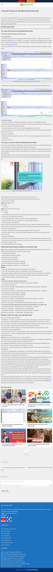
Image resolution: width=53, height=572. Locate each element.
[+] (21, 485)
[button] (2, 4)
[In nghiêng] (4, 486)
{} (19, 485)
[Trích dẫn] (14, 486)
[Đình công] (8, 486)
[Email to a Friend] (7, 462)
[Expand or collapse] (50, 27)
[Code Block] (16, 486)
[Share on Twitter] (5, 462)
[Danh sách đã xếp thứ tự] (10, 486)
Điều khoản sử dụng (5, 531)
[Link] (18, 486)
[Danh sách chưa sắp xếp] (12, 486)
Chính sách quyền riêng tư (7, 542)
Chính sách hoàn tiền (6, 540)
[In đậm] (2, 486)
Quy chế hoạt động (5, 533)
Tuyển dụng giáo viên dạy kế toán (8, 529)
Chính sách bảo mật (5, 535)
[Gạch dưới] (6, 486)
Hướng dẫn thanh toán (6, 538)
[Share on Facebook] (2, 462)
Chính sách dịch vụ (5, 544)
